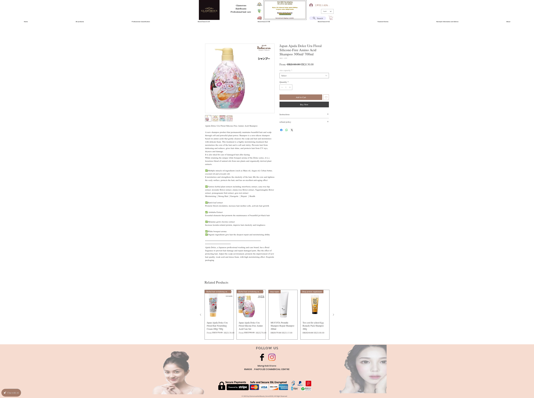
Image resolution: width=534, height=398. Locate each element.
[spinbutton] (286, 87)
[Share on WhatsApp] (286, 130)
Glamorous (241, 5)
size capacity (286, 70)
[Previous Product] (200, 315)
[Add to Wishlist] (326, 98)
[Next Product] (333, 315)
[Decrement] (282, 87)
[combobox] (304, 76)
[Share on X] (292, 130)
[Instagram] (271, 357)
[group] (267, 315)
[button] (331, 18)
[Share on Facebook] (281, 130)
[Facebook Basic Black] (262, 357)
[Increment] (290, 87)
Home (208, 34)
